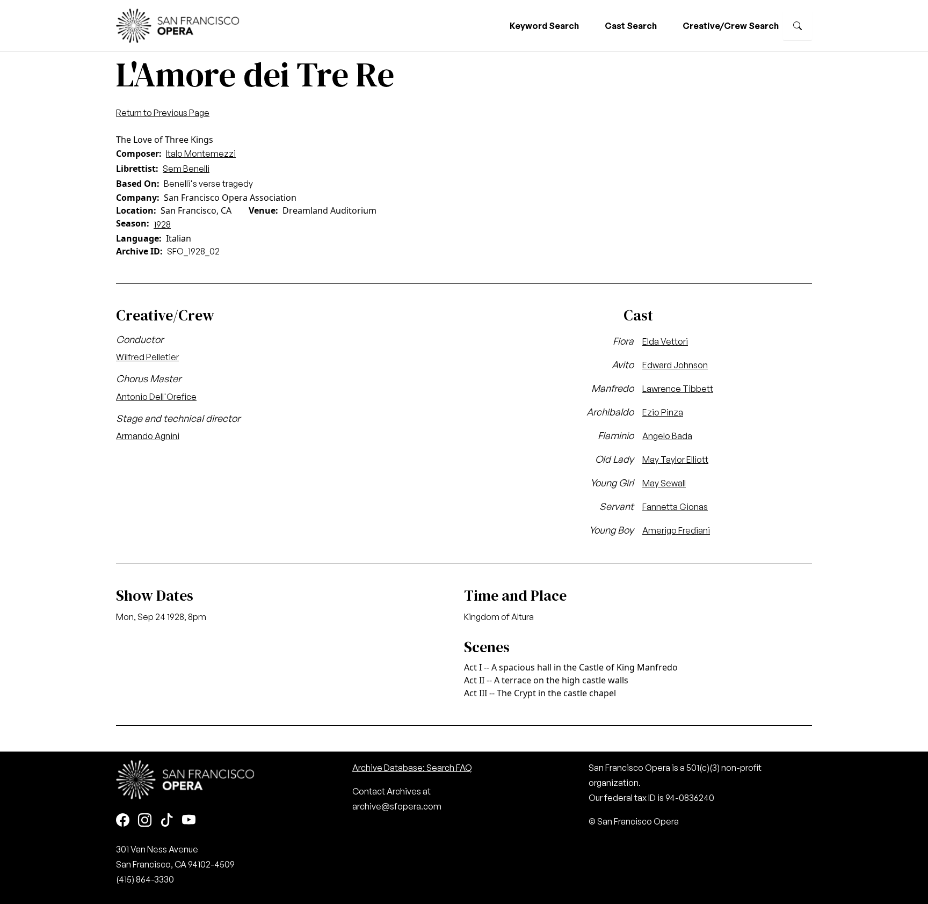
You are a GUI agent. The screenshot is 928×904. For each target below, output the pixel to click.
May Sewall (664, 483)
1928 (162, 224)
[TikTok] (166, 820)
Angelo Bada (667, 436)
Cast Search (631, 25)
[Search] (797, 25)
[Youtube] (188, 820)
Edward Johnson (675, 365)
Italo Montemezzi (201, 153)
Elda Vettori (665, 341)
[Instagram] (144, 820)
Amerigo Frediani (676, 530)
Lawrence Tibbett (677, 388)
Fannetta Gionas (675, 506)
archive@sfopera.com (396, 806)
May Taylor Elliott (675, 459)
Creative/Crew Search (731, 25)
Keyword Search (544, 25)
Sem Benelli (186, 168)
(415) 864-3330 (145, 879)
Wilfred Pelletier (147, 357)
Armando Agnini (147, 436)
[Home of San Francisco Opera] (178, 24)
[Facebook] (122, 820)
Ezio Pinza (662, 412)
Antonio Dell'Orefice (156, 396)
